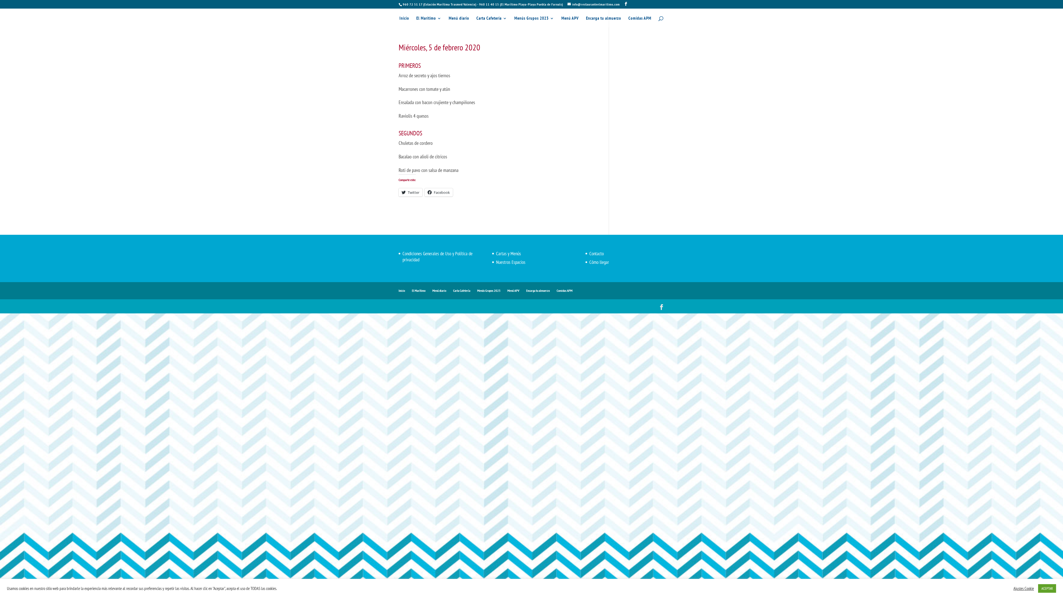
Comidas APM (639, 18)
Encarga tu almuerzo (603, 18)
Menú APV (570, 18)
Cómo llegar (599, 262)
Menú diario (459, 18)
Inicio (404, 18)
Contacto (596, 254)
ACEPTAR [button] (1047, 588)
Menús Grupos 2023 (531, 18)
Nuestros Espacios (510, 262)
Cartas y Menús (508, 254)
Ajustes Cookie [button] (1023, 588)
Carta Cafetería (489, 18)
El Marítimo (426, 18)
